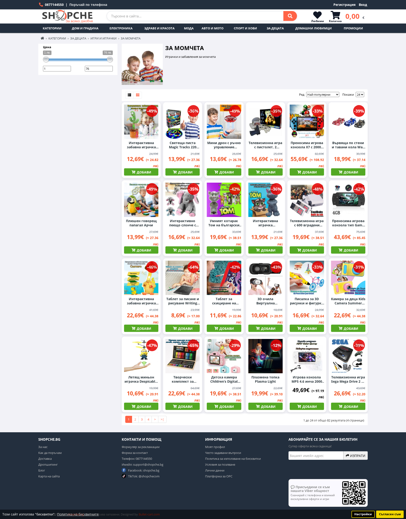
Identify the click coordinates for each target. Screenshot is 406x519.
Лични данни (214, 470)
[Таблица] (137, 95)
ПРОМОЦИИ (353, 28)
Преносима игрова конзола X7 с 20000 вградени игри (307, 145)
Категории (52, 28)
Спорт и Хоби (245, 28)
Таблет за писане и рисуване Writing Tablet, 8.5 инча (182, 301)
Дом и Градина (85, 28)
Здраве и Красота (159, 28)
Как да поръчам (50, 453)
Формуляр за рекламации (141, 447)
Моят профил (215, 447)
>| (162, 419)
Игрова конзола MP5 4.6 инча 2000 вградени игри (307, 379)
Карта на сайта (49, 476)
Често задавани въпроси (223, 453)
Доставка (45, 458)
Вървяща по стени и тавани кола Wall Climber (348, 145)
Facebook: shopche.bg (143, 470)
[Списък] (129, 95)
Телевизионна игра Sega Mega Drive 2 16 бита (348, 379)
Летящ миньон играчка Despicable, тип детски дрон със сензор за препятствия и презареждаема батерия (141, 379)
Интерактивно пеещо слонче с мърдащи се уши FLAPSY (183, 223)
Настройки (363, 514)
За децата (275, 28)
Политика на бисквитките (78, 514)
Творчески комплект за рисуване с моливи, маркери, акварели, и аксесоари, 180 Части (182, 379)
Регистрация (344, 4)
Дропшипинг (48, 464)
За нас (42, 447)
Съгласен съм (390, 514)
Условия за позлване (220, 464)
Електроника (121, 28)
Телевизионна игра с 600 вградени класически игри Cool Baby (307, 223)
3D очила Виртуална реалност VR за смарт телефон (265, 301)
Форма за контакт (135, 453)
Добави (143, 172)
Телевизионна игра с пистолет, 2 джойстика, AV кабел (265, 145)
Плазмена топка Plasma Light (265, 379)
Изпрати (357, 455)
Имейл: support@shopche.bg (142, 464)
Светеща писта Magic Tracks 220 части (182, 145)
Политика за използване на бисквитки (233, 458)
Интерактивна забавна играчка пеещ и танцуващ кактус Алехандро (141, 145)
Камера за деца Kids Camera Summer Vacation (348, 301)
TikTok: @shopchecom (143, 476)
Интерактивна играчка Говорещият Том (265, 223)
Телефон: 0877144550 (137, 458)
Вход (363, 4)
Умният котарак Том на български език (223, 223)
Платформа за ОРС (218, 476)
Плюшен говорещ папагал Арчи (141, 223)
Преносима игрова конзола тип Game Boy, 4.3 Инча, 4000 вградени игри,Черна (348, 223)
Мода (189, 28)
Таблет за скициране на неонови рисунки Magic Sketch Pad (224, 301)
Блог (41, 470)
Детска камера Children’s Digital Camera (224, 379)
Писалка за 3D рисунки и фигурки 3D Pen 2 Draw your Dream (307, 301)
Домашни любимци (313, 28)
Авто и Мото (212, 28)
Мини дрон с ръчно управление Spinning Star (224, 145)
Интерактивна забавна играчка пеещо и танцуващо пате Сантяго (141, 301)
